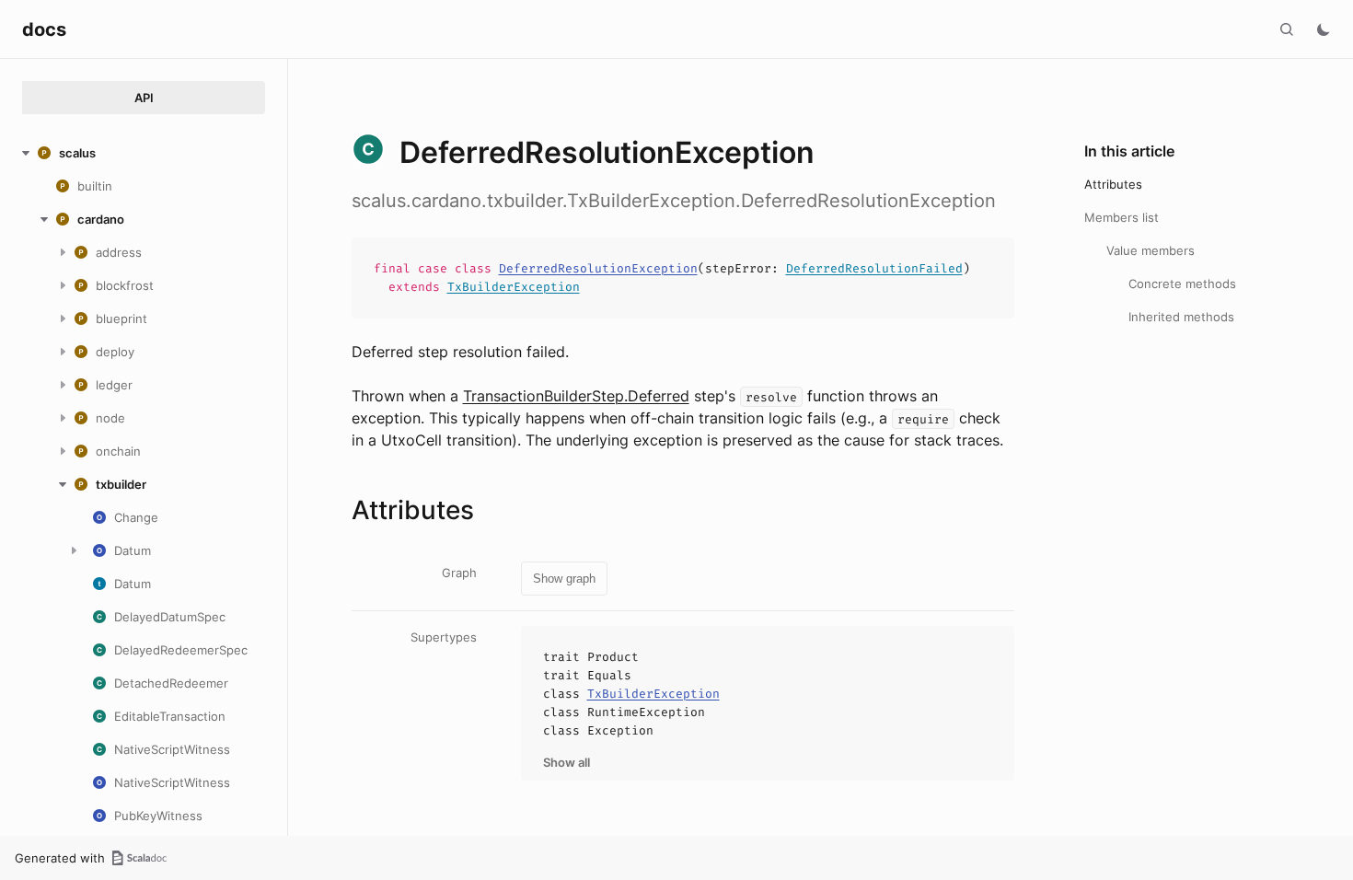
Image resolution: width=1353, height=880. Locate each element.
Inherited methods (1181, 316)
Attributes (1113, 184)
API (144, 97)
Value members (1150, 250)
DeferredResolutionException (598, 268)
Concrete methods (1182, 283)
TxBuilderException (513, 287)
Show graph (564, 578)
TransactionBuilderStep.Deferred (576, 396)
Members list (1121, 217)
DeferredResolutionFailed (874, 268)
